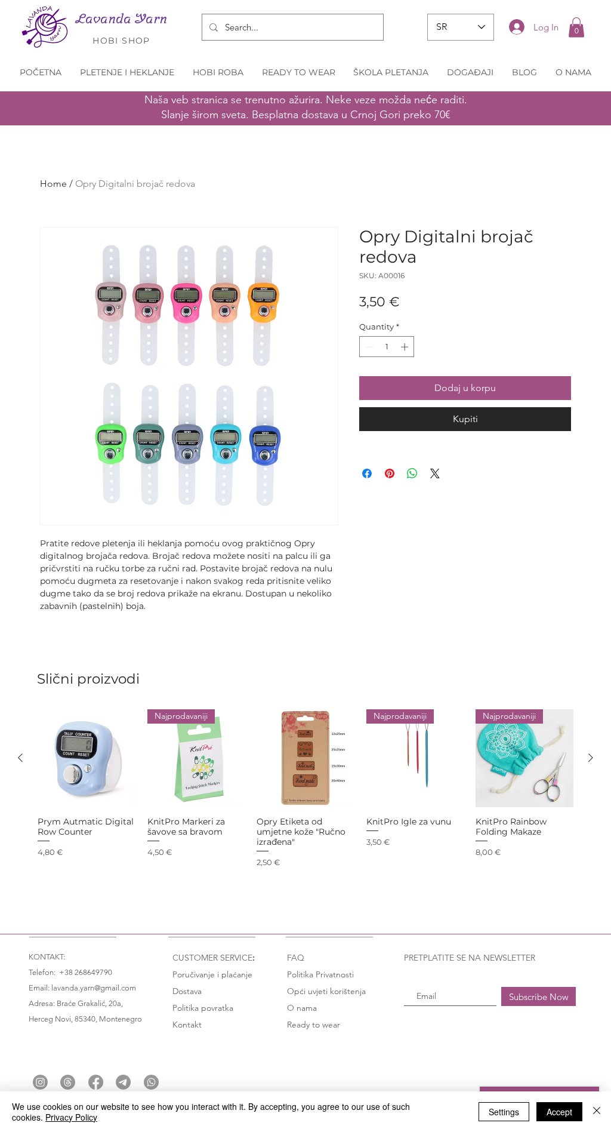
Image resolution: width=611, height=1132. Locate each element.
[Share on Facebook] (367, 473)
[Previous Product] (20, 757)
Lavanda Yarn (121, 18)
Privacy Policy (71, 1117)
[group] (305, 799)
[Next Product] (591, 757)
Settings (504, 1112)
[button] (576, 27)
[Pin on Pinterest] (389, 473)
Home (53, 183)
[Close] (597, 1111)
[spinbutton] (387, 347)
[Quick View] (86, 758)
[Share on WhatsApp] (412, 473)
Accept (559, 1112)
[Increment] (406, 347)
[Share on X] (435, 473)
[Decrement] (368, 347)
